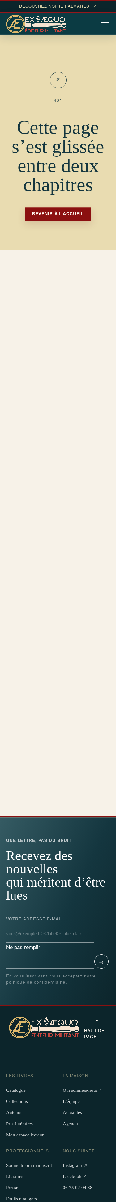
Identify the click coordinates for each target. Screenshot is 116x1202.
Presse (12, 1187)
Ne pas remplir (34, 933)
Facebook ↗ (75, 1176)
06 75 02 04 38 (77, 1187)
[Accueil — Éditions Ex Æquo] (37, 24)
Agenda (70, 1123)
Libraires (14, 1176)
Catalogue (16, 1090)
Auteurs (13, 1112)
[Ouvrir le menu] (105, 24)
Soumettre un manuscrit (29, 1165)
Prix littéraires (19, 1123)
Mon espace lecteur (25, 1134)
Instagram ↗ (75, 1165)
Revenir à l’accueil (58, 213)
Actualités (72, 1112)
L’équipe (71, 1101)
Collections (17, 1101)
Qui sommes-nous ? (82, 1090)
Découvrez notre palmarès (58, 6)
